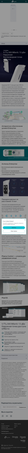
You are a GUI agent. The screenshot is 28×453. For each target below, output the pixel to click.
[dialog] (14, 226)
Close (24, 219)
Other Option (14, 231)
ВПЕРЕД (14, 227)
